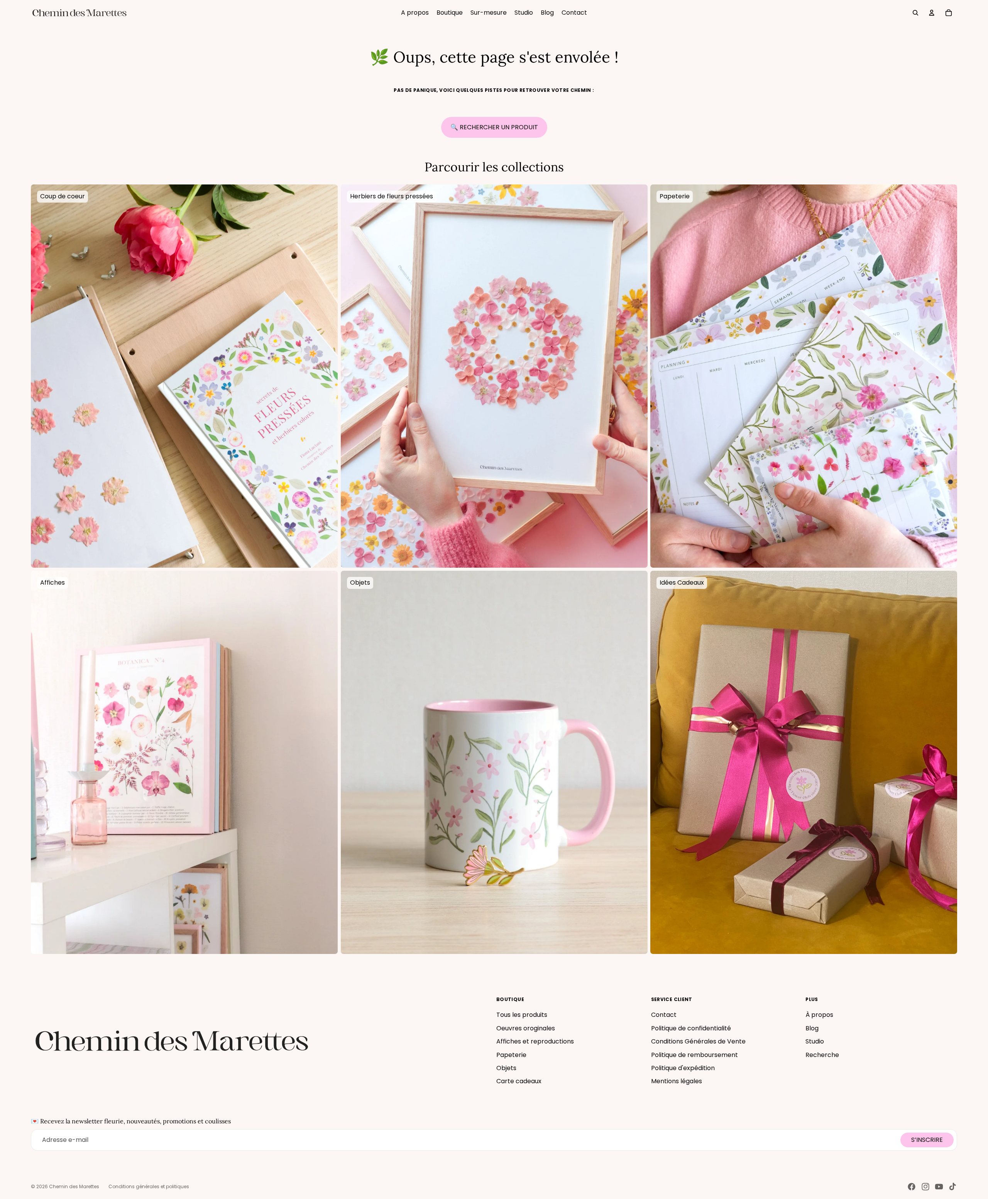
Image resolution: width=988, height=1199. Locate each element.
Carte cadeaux (518, 1081)
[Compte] (931, 12)
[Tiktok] (952, 1186)
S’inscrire (927, 1139)
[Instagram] (925, 1186)
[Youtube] (939, 1186)
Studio (814, 1041)
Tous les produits (521, 1014)
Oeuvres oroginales (525, 1028)
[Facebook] (911, 1186)
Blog (812, 1028)
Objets (506, 1068)
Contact (664, 1014)
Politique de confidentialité (691, 1028)
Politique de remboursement (694, 1054)
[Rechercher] (915, 12)
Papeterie (511, 1054)
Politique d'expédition (683, 1068)
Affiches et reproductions (535, 1041)
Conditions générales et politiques (148, 1186)
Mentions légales (676, 1081)
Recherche (822, 1054)
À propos (819, 1014)
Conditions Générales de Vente (698, 1041)
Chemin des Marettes (74, 1186)
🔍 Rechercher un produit (494, 127)
